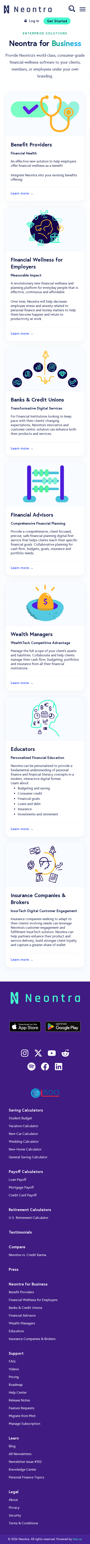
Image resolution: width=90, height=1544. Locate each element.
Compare (17, 1246)
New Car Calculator (23, 1134)
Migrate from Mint (22, 1416)
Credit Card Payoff (22, 1195)
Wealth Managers (22, 1323)
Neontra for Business (28, 1284)
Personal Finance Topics (26, 1477)
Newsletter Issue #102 (25, 1462)
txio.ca (77, 1539)
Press (14, 1269)
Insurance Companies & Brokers (32, 1339)
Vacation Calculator (23, 1126)
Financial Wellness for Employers (33, 1300)
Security (15, 1515)
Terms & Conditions (23, 1523)
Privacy (14, 1507)
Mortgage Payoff (21, 1187)
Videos (14, 1369)
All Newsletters (20, 1454)
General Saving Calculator (28, 1157)
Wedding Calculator (24, 1141)
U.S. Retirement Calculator (28, 1218)
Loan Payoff (17, 1180)
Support (16, 1353)
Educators (16, 1331)
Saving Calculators (26, 1110)
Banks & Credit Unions (25, 1308)
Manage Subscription (24, 1424)
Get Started (57, 21)
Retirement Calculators (30, 1209)
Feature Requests (21, 1408)
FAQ (12, 1361)
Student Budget (20, 1118)
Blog (12, 1446)
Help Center (18, 1392)
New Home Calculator (25, 1149)
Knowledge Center (22, 1469)
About (13, 1500)
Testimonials (20, 1232)
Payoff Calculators (26, 1171)
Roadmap (16, 1385)
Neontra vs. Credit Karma (27, 1255)
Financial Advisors (22, 1315)
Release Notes (19, 1400)
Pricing (14, 1377)
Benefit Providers (21, 1292)
